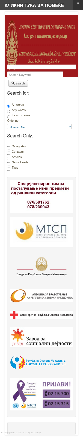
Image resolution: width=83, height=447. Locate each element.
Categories (19, 146)
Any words (19, 110)
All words (18, 104)
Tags (15, 167)
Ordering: (13, 120)
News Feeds (20, 162)
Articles (17, 157)
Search (20, 83)
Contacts (18, 151)
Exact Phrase (21, 115)
